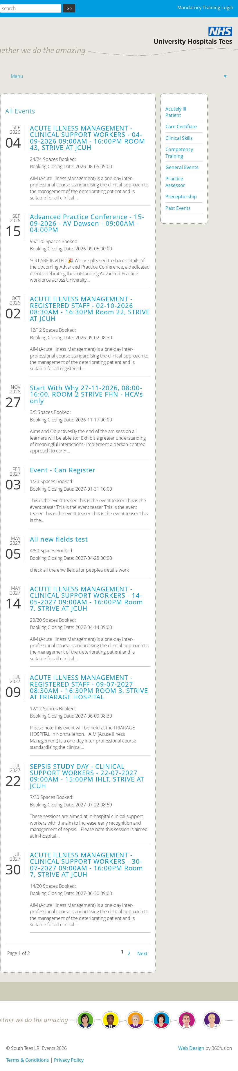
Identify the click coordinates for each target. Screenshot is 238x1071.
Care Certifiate (181, 126)
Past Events (178, 208)
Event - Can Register (62, 469)
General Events (182, 167)
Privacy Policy (69, 1060)
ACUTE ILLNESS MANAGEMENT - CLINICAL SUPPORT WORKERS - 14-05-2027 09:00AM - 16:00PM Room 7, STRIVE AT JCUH (86, 598)
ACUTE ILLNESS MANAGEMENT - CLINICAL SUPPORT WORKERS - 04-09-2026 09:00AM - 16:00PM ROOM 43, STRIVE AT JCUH (87, 138)
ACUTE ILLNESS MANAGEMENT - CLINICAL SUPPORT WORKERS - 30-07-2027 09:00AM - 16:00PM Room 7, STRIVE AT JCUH (86, 864)
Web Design (191, 1048)
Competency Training (179, 152)
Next (142, 953)
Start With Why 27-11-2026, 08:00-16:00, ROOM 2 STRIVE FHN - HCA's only (86, 394)
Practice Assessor (175, 181)
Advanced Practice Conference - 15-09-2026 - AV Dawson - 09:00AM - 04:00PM (87, 223)
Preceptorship (181, 196)
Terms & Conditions (27, 1060)
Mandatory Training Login (205, 7)
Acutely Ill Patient (175, 112)
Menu (119, 76)
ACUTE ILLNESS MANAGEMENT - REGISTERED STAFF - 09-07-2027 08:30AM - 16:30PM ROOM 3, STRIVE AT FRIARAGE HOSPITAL (89, 687)
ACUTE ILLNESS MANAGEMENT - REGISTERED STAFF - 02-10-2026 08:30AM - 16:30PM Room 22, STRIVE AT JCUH (90, 308)
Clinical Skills (179, 138)
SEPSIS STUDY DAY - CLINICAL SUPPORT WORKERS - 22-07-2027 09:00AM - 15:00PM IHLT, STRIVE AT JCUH (87, 776)
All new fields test (59, 539)
